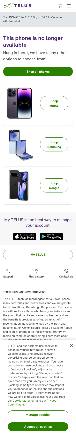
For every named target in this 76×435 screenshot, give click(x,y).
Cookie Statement (24, 400)
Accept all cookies (38, 427)
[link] (38, 71)
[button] (68, 6)
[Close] (71, 345)
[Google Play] (51, 237)
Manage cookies (38, 415)
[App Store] (24, 237)
